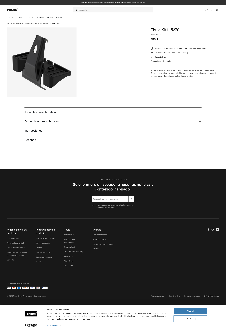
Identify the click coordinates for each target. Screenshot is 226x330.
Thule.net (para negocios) (73, 252)
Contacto (10, 260)
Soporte (39, 262)
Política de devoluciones (16, 248)
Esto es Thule (69, 235)
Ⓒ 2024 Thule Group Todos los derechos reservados (26, 296)
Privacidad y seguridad (15, 243)
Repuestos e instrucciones (45, 238)
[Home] (40, 10)
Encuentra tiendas (100, 235)
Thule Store (68, 266)
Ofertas (96, 249)
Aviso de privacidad (157, 296)
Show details (52, 325)
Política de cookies (174, 296)
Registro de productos (44, 257)
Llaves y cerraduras (43, 243)
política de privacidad (118, 205)
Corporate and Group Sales (103, 244)
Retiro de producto (43, 252)
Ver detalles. (141, 3)
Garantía (39, 248)
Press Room (68, 256)
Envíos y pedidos (13, 238)
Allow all (190, 311)
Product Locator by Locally (161, 61)
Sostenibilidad (69, 247)
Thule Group (68, 261)
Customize (189, 319)
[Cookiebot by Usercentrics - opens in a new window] (31, 325)
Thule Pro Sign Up (99, 239)
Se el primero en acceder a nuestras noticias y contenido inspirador (113, 187)
